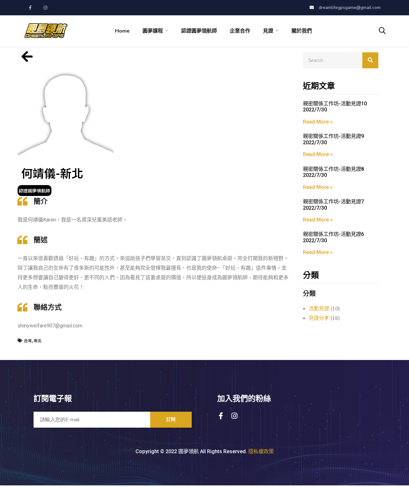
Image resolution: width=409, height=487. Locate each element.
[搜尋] (370, 60)
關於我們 (301, 30)
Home (122, 30)
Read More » (318, 122)
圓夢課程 (153, 30)
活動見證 (319, 308)
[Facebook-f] (30, 7)
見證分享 (319, 318)
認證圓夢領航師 (199, 30)
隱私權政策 (261, 451)
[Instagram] (45, 7)
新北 (38, 340)
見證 (268, 30)
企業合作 (240, 30)
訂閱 (170, 419)
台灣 (28, 340)
